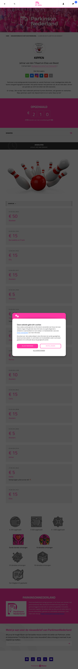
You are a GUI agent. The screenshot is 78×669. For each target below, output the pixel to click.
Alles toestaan (27, 346)
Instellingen (50, 346)
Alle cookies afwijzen (39, 350)
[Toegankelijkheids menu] (76, 2)
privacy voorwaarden (22, 333)
